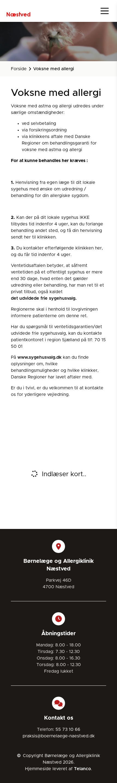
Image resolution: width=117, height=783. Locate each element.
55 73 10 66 (68, 729)
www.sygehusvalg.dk (39, 357)
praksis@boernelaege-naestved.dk (59, 736)
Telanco (82, 769)
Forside (19, 69)
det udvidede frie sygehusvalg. (43, 298)
